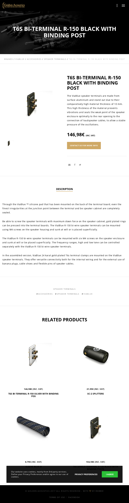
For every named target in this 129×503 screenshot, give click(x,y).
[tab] (64, 189)
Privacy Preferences (86, 474)
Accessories (45, 294)
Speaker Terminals (64, 289)
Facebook (74, 497)
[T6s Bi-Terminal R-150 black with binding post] (69, 164)
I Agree (110, 474)
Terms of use (57, 497)
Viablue (88, 294)
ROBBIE (100, 491)
